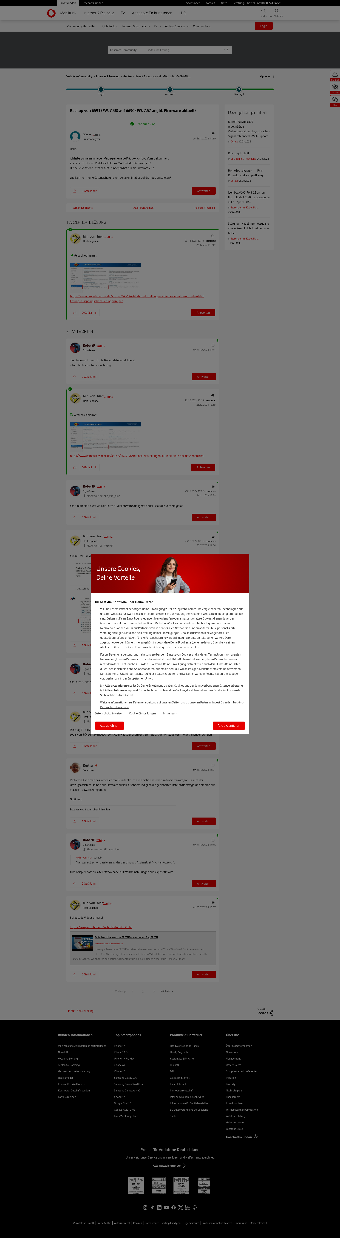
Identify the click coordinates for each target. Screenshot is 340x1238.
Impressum (170, 713)
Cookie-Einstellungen (142, 713)
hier (156, 618)
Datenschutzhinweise (108, 713)
